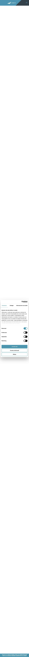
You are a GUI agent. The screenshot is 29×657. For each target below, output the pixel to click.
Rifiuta (14, 354)
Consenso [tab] (4, 305)
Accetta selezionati (14, 350)
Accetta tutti (14, 346)
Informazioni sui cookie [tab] (21, 305)
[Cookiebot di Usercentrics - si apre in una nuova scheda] (21, 302)
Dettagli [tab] (11, 305)
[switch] (25, 332)
